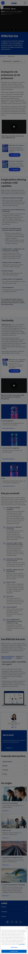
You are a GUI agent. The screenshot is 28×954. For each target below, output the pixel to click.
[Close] (26, 928)
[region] (14, 940)
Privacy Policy (22, 944)
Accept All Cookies (14, 951)
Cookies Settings (14, 947)
